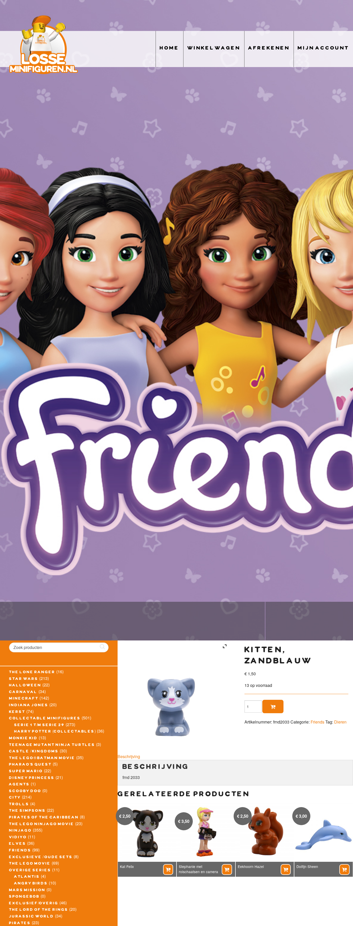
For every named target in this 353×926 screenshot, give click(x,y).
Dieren (340, 722)
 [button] (168, 869)
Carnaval (23, 692)
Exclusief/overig (33, 903)
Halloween (25, 685)
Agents (19, 784)
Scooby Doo (25, 791)
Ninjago (20, 831)
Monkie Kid (23, 738)
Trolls (19, 804)
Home (169, 48)
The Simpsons (27, 811)
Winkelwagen (213, 48)
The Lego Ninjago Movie (41, 824)
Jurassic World (31, 917)
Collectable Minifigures (45, 718)
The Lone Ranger (32, 672)
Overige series (30, 870)
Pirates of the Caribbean (44, 818)
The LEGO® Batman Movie (42, 758)
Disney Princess (32, 778)
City (15, 798)
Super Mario (26, 771)
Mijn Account (323, 48)
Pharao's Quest (30, 765)
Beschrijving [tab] (129, 756)
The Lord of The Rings (38, 910)
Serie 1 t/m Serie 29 (39, 725)
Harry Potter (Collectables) (55, 732)
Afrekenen (269, 48)
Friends (20, 851)
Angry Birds (31, 884)
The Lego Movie (30, 864)
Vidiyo (18, 837)
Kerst (17, 712)
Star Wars (23, 679)
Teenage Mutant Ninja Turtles (52, 745)
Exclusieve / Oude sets (41, 857)
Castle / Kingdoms (34, 751)
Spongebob (24, 897)
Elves (17, 844)
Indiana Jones (28, 705)
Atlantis (27, 877)
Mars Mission (27, 890)
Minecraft (24, 699)
